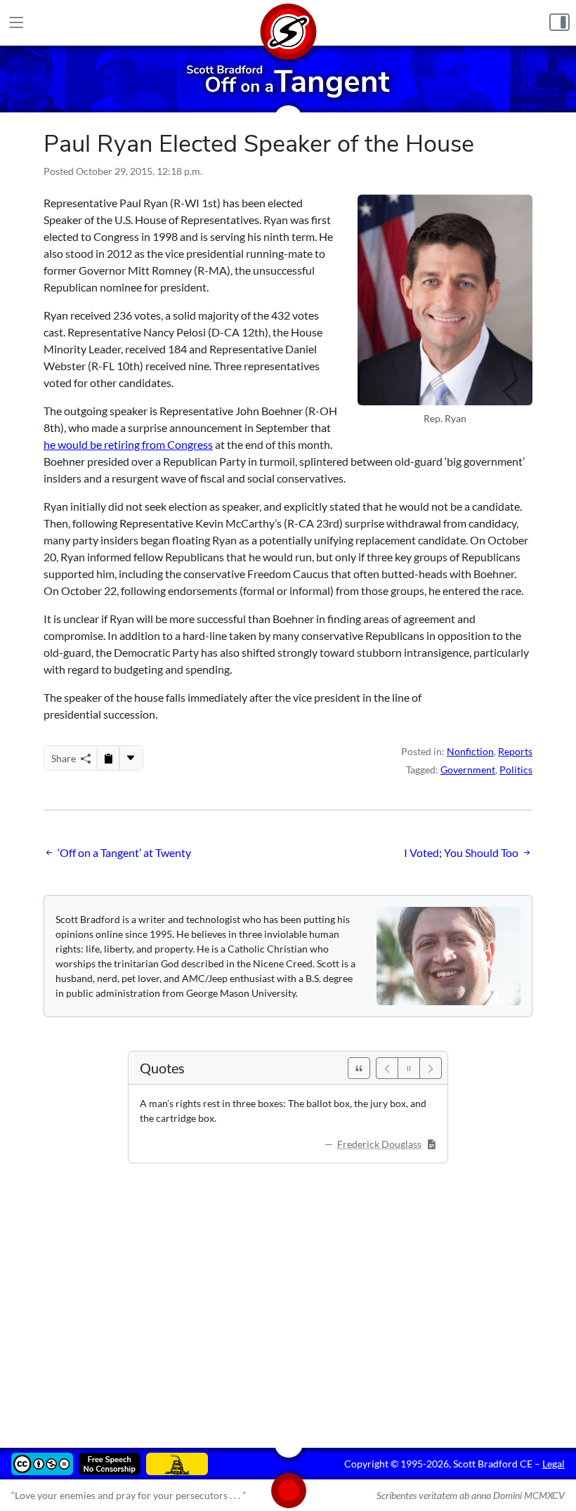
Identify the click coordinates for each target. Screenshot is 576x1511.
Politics (515, 770)
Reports (515, 751)
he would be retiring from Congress (128, 444)
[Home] (288, 23)
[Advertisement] (288, 1295)
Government (467, 770)
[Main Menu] (16, 23)
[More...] (131, 758)
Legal (553, 1464)
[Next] (430, 1068)
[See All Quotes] (359, 1068)
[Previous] (387, 1068)
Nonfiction (470, 751)
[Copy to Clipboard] (108, 758)
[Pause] (409, 1068)
